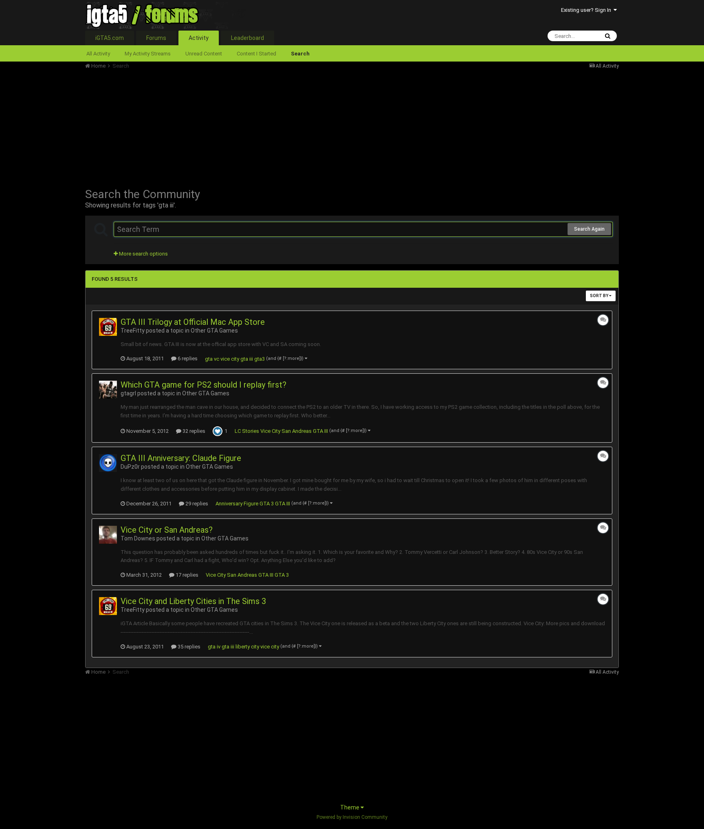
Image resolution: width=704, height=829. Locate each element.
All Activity (98, 54)
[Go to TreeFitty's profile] (108, 327)
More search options (143, 254)
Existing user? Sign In (587, 10)
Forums (156, 38)
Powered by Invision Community (352, 817)
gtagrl (128, 393)
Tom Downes (138, 538)
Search (300, 54)
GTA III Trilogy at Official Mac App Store (193, 322)
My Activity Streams (148, 54)
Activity (199, 38)
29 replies (196, 503)
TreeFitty (133, 330)
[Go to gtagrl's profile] (108, 390)
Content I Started (256, 54)
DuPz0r (130, 466)
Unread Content (203, 54)
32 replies (193, 431)
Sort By (599, 295)
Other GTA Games (214, 330)
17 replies (186, 575)
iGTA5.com (109, 38)
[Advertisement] (233, 126)
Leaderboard (247, 38)
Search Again (589, 229)
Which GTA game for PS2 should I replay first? (203, 385)
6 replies (187, 358)
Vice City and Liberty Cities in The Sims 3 (193, 601)
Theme (350, 807)
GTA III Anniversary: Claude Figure (181, 458)
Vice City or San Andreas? (167, 530)
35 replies (188, 647)
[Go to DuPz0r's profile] (108, 463)
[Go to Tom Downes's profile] (108, 535)
